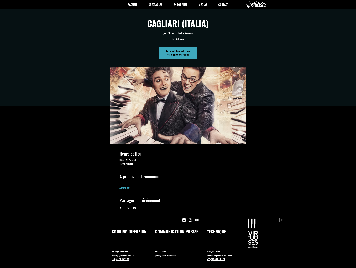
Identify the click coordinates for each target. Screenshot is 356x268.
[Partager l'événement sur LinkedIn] (134, 208)
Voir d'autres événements (178, 54)
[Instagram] (190, 220)
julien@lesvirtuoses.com (165, 255)
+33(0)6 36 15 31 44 (120, 259)
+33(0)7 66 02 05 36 (216, 259)
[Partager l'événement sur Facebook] (120, 208)
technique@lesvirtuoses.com (219, 255)
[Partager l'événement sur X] (127, 208)
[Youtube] (197, 220)
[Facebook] (184, 220)
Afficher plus (124, 187)
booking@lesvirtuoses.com (123, 255)
